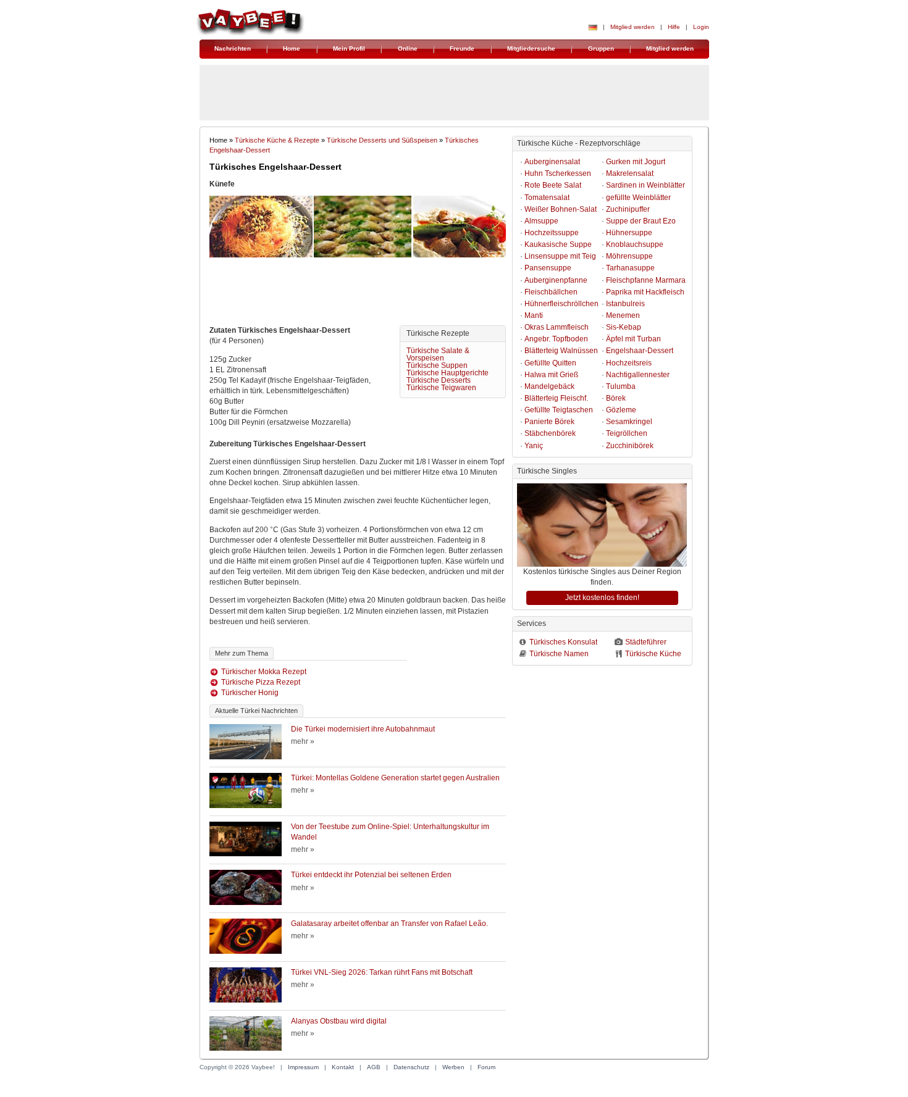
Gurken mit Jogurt (635, 161)
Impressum (303, 1067)
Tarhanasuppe (630, 268)
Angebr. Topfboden (556, 339)
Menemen (623, 315)
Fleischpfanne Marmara (646, 280)
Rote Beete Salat (552, 185)
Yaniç (533, 445)
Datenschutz (411, 1067)
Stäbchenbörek (550, 433)
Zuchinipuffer (628, 209)
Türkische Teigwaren (441, 387)
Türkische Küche (653, 653)
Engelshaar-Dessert (639, 350)
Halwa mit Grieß (551, 374)
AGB (373, 1067)
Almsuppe (541, 221)
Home (291, 48)
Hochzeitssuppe (551, 232)
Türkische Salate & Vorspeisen (437, 354)
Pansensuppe (547, 268)
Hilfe (674, 26)
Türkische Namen (559, 653)
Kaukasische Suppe (558, 244)
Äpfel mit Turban (633, 339)
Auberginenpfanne (555, 280)
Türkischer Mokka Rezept (263, 671)
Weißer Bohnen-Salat (560, 209)
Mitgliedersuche (531, 48)
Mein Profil (349, 48)
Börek (616, 398)
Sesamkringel (629, 421)
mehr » (302, 741)
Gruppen (601, 48)
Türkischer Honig (250, 692)
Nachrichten (232, 48)
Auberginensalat (552, 161)
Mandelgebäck (549, 386)
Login (701, 26)
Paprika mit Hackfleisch (645, 292)
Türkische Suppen (437, 365)
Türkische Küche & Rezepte (277, 140)
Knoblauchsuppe (634, 244)
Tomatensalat (547, 197)
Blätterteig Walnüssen (561, 350)
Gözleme (621, 410)
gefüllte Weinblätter (638, 197)
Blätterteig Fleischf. (556, 398)
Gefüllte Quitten (550, 363)
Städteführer (645, 642)
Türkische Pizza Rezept (260, 682)
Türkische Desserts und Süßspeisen (382, 140)
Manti (533, 315)
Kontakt (343, 1067)
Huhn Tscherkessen (557, 173)
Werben (453, 1067)
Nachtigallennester (638, 374)
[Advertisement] (357, 294)
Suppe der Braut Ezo (641, 221)
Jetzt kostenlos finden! (602, 597)
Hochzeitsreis (629, 363)
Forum (486, 1067)
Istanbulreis (625, 303)
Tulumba (621, 386)
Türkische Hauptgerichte (447, 373)
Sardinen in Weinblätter (645, 185)
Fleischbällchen (551, 292)
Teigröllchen (626, 433)
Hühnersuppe (629, 232)
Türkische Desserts (438, 380)
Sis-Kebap (623, 327)
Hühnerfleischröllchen (561, 303)
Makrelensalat (630, 173)
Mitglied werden (632, 26)
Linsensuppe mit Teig (560, 256)
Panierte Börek (549, 421)
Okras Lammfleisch (556, 327)
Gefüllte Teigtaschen (558, 410)
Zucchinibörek (630, 445)
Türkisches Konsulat (563, 642)
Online (408, 48)
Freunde (462, 48)
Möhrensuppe (629, 256)
